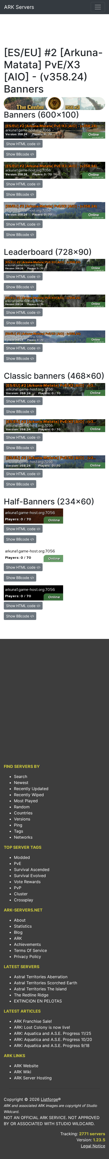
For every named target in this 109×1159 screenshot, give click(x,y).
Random (22, 806)
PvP (17, 887)
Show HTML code (21, 144)
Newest (21, 782)
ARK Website (26, 1065)
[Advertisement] (54, 31)
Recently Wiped (29, 794)
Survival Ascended (31, 869)
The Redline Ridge (31, 994)
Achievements (27, 944)
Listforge (49, 1099)
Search (20, 776)
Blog (18, 932)
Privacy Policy (27, 956)
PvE (17, 863)
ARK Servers (19, 7)
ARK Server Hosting (33, 1077)
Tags (18, 831)
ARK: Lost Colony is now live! (42, 1027)
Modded (22, 857)
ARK (18, 938)
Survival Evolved (30, 875)
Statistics (23, 926)
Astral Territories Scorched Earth (45, 982)
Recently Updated (31, 788)
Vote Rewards (27, 881)
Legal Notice (93, 1145)
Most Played (26, 800)
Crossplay (23, 899)
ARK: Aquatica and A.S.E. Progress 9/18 (51, 1045)
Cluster (21, 893)
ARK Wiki (22, 1071)
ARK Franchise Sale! (33, 1021)
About (20, 920)
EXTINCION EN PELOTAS (38, 1001)
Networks (23, 837)
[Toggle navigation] (98, 7)
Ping (18, 825)
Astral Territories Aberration (40, 976)
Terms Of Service (30, 950)
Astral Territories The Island (40, 988)
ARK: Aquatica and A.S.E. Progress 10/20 (53, 1039)
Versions (22, 818)
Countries (23, 812)
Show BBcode (18, 154)
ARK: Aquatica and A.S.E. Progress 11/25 (52, 1033)
